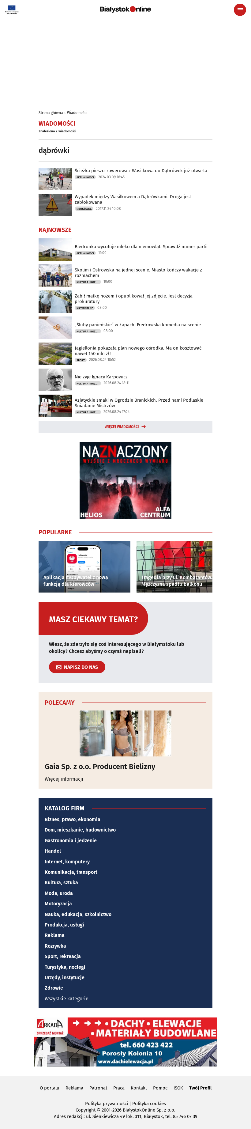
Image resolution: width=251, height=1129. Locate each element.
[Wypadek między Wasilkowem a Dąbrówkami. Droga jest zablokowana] (55, 205)
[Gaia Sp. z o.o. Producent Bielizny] (125, 733)
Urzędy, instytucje (64, 977)
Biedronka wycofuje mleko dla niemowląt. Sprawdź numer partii (141, 246)
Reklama (55, 935)
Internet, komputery (67, 862)
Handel (53, 851)
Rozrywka (55, 946)
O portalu (49, 1088)
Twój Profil (200, 1088)
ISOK (178, 1088)
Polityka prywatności (106, 1103)
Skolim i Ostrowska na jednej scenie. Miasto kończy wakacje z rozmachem (138, 272)
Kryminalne (85, 308)
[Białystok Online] (125, 9)
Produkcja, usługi (64, 925)
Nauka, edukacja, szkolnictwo (78, 914)
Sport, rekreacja (63, 956)
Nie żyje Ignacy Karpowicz (101, 377)
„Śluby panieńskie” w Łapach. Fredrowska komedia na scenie (138, 325)
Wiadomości (77, 113)
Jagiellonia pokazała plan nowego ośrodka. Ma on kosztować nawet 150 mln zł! (138, 350)
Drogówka (84, 208)
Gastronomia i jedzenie (71, 840)
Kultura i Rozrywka (89, 282)
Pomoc (160, 1088)
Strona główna (51, 113)
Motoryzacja (58, 904)
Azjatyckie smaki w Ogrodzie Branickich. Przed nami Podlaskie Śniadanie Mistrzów (139, 402)
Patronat (98, 1088)
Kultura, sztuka (61, 882)
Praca (119, 1088)
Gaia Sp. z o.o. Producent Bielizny (100, 767)
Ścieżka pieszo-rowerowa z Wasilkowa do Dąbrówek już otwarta (141, 170)
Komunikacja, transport (71, 872)
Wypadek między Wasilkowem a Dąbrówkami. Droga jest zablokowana (133, 199)
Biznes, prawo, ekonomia (72, 819)
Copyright (86, 1110)
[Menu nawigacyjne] (240, 10)
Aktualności (85, 177)
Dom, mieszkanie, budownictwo (80, 830)
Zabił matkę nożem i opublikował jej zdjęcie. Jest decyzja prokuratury (134, 298)
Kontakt (139, 1088)
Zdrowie (54, 988)
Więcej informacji (64, 779)
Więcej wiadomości (122, 427)
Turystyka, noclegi (65, 967)
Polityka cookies (149, 1103)
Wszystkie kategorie (66, 999)
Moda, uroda (59, 893)
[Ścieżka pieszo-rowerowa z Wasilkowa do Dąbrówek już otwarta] (55, 179)
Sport (81, 360)
